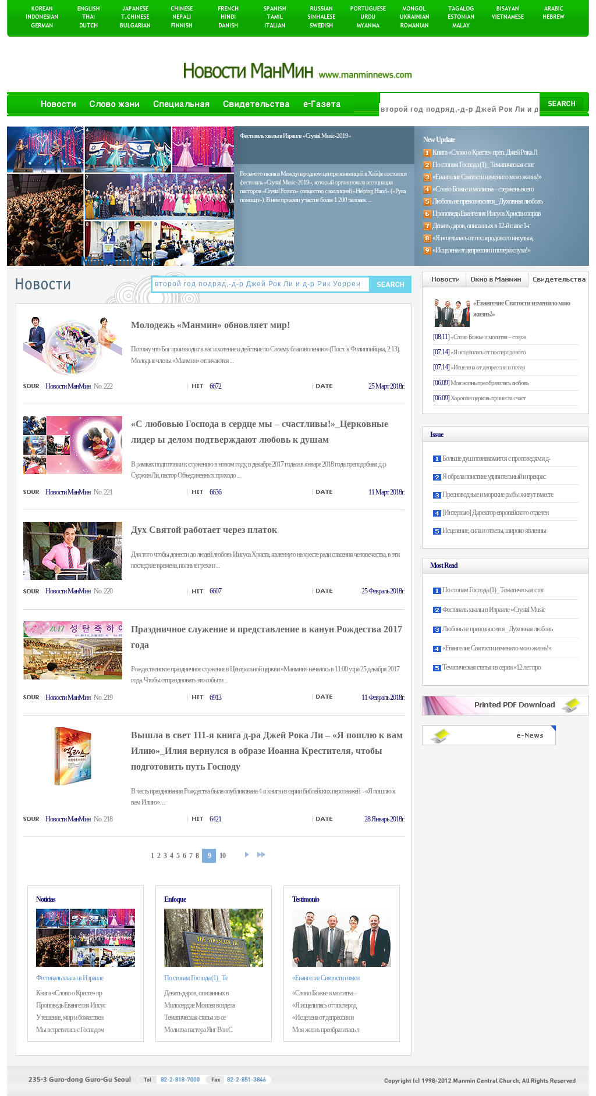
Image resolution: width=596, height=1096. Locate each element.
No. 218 (103, 819)
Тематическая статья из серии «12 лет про (491, 667)
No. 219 (103, 697)
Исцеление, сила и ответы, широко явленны (494, 530)
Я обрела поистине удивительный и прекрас (493, 476)
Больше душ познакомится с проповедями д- (496, 458)
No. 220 (103, 591)
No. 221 (103, 492)
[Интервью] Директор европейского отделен (495, 512)
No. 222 (103, 386)
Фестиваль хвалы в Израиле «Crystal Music (493, 610)
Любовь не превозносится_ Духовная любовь (497, 629)
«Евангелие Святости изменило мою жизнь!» (496, 648)
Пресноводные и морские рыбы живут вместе (497, 494)
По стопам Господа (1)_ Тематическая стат (493, 590)
